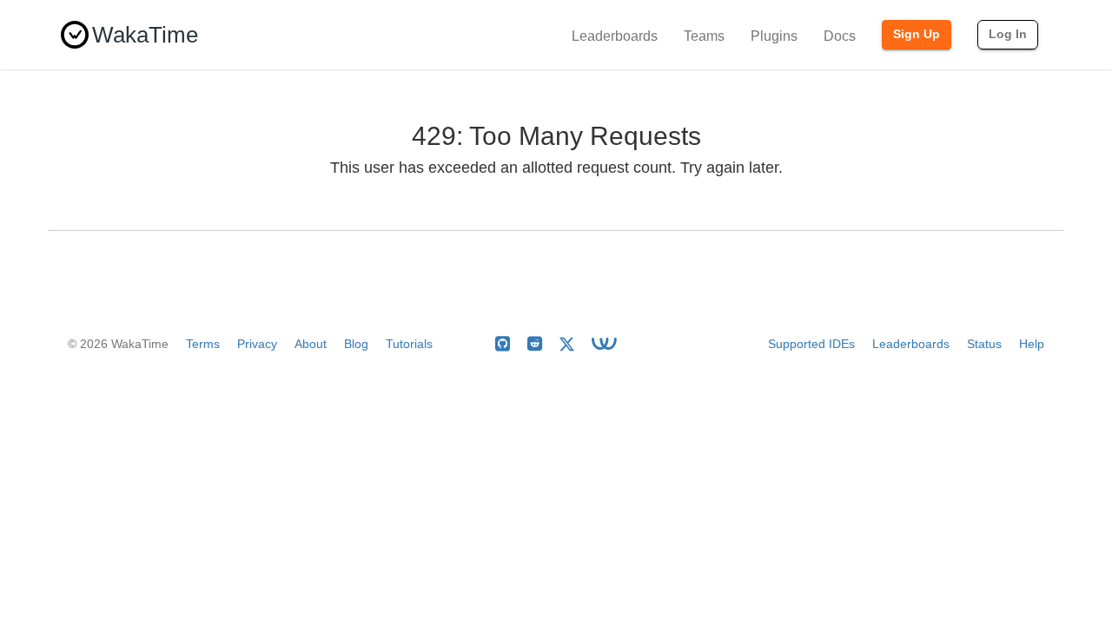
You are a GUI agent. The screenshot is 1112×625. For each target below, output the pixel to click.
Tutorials (409, 344)
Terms (203, 344)
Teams (704, 36)
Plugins (774, 36)
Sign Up (916, 34)
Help (1031, 344)
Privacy (257, 344)
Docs (840, 36)
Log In (1008, 34)
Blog (356, 344)
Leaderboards (615, 36)
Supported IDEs (811, 344)
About (311, 344)
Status (984, 344)
